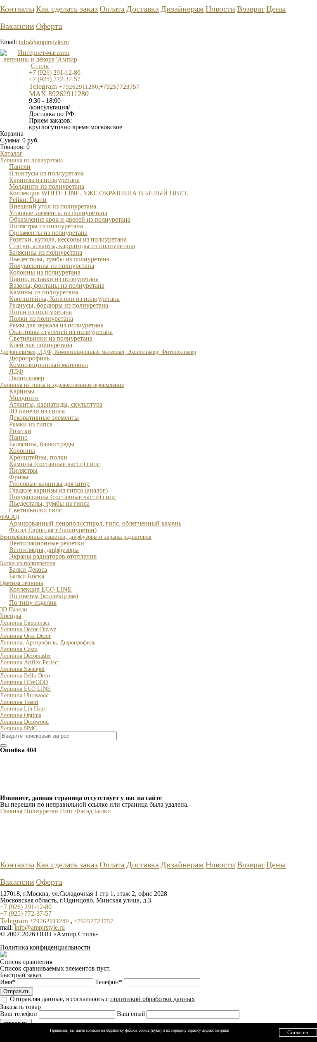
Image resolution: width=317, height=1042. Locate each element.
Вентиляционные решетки (46, 543)
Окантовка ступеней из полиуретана (61, 331)
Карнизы (21, 391)
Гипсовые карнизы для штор (49, 483)
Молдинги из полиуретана (46, 186)
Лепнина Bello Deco (25, 676)
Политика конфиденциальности (45, 947)
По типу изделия (33, 602)
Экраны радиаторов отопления (53, 556)
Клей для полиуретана (40, 344)
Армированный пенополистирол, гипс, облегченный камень (95, 523)
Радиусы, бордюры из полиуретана (58, 305)
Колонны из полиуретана (44, 272)
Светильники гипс (35, 510)
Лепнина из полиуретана (31, 160)
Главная (11, 811)
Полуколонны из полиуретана (51, 265)
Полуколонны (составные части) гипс (62, 496)
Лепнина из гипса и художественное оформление (62, 385)
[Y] (3, 745)
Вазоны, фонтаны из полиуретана (56, 285)
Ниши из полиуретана (40, 311)
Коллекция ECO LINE (40, 589)
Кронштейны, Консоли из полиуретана (64, 298)
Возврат (251, 8)
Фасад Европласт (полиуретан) (53, 529)
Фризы (18, 477)
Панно (18, 437)
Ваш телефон (19, 1013)
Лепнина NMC (18, 728)
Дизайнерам (182, 8)
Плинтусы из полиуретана (46, 173)
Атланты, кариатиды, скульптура (55, 404)
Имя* (8, 981)
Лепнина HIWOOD (24, 682)
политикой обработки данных (152, 998)
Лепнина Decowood (24, 722)
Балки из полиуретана (27, 563)
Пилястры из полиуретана (46, 226)
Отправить (16, 991)
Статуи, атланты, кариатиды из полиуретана (72, 245)
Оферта (49, 26)
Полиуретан (41, 811)
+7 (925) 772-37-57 (54, 79)
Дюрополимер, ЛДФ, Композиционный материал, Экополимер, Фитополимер (98, 352)
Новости (220, 8)
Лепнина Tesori (19, 702)
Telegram (63, 86)
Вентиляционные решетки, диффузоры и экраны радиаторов (75, 537)
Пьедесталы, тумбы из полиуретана (59, 259)
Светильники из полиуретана (50, 338)
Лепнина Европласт (25, 623)
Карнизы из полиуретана (44, 179)
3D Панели (13, 609)
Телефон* (109, 981)
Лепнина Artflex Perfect (29, 662)
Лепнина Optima (20, 715)
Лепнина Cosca (19, 649)
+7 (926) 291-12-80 (54, 72)
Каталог (11, 153)
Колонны (22, 450)
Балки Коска (26, 576)
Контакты (17, 8)
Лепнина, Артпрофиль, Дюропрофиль (47, 642)
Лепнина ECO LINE (25, 689)
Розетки (20, 430)
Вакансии (17, 26)
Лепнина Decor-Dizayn (28, 629)
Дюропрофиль (29, 358)
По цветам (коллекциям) (43, 595)
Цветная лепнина (21, 583)
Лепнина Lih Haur (22, 709)
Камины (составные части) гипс (54, 463)
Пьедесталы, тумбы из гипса (49, 503)
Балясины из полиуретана (45, 252)
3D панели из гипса (37, 410)
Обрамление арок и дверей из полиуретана (69, 219)
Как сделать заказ (67, 8)
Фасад (83, 811)
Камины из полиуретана (43, 292)
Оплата (112, 8)
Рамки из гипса (30, 424)
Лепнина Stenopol (22, 669)
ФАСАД (9, 517)
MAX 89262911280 (59, 94)
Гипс (66, 811)
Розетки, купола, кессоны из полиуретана (68, 239)
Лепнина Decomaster (25, 656)
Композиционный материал (48, 364)
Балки (102, 811)
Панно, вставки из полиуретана (54, 278)
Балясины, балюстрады (41, 444)
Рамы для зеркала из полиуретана (56, 325)
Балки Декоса (28, 569)
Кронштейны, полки (38, 457)
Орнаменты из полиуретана (48, 232)
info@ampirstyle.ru (44, 41)
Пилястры (23, 470)
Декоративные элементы (44, 417)
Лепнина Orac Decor (25, 636)
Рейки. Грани (28, 199)
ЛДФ (16, 371)
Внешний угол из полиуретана (52, 206)
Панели (20, 166)
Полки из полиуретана (41, 318)
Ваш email (132, 1013)
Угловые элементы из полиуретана (58, 212)
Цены (276, 8)
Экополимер (26, 377)
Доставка (142, 8)
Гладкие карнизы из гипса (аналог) (58, 490)
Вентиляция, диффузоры (44, 549)
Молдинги (24, 397)
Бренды (10, 615)
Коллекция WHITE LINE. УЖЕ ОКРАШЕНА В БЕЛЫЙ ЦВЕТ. (98, 193)
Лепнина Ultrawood (24, 695)
